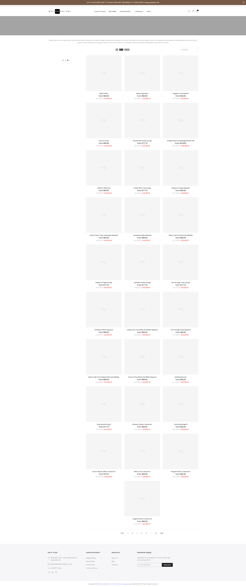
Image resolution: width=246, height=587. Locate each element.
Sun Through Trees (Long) (181, 282)
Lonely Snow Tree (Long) (142, 188)
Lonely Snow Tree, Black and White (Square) (142, 330)
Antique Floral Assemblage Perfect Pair (180, 141)
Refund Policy (90, 561)
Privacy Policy (90, 565)
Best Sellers (112, 11)
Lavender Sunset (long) (142, 282)
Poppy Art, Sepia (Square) (181, 188)
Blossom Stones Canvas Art (142, 424)
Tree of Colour (104, 141)
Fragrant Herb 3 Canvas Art (142, 519)
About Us (115, 558)
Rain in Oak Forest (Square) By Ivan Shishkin (104, 377)
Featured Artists (125, 11)
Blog (113, 561)
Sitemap (114, 565)
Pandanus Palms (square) (104, 330)
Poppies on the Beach (181, 93)
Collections (139, 11)
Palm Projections (142, 93)
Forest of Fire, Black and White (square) (142, 377)
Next (161, 533)
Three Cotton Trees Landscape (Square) (103, 235)
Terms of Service (91, 568)
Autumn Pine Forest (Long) (142, 141)
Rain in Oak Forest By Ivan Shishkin (181, 235)
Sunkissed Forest (181, 377)
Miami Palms (103, 93)
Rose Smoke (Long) (104, 424)
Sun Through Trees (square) (181, 330)
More (148, 11)
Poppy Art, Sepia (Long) (104, 282)
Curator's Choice (100, 11)
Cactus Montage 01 (180, 424)
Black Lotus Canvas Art (142, 472)
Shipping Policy (91, 558)
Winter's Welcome (104, 188)
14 (156, 533)
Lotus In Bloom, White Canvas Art (103, 472)
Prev (122, 533)
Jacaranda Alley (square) (142, 235)
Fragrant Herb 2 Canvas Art (180, 472)
